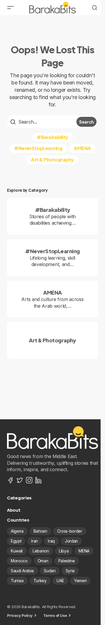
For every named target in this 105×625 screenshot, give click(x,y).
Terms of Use (55, 615)
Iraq (51, 540)
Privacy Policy (20, 615)
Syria (70, 570)
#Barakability (52, 137)
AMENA (82, 148)
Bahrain (40, 531)
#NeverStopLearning (38, 148)
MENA (84, 550)
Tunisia (17, 580)
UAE (60, 580)
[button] (11, 8)
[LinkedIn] (38, 480)
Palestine (66, 560)
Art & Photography (52, 159)
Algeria (17, 531)
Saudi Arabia (22, 570)
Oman (43, 560)
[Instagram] (29, 480)
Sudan (49, 570)
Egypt (16, 540)
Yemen (80, 580)
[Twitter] (19, 480)
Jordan (71, 540)
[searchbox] (42, 121)
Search (86, 121)
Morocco (19, 560)
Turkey (40, 580)
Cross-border (69, 531)
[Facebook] (10, 480)
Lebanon (41, 550)
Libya (64, 550)
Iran (34, 540)
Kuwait (17, 550)
